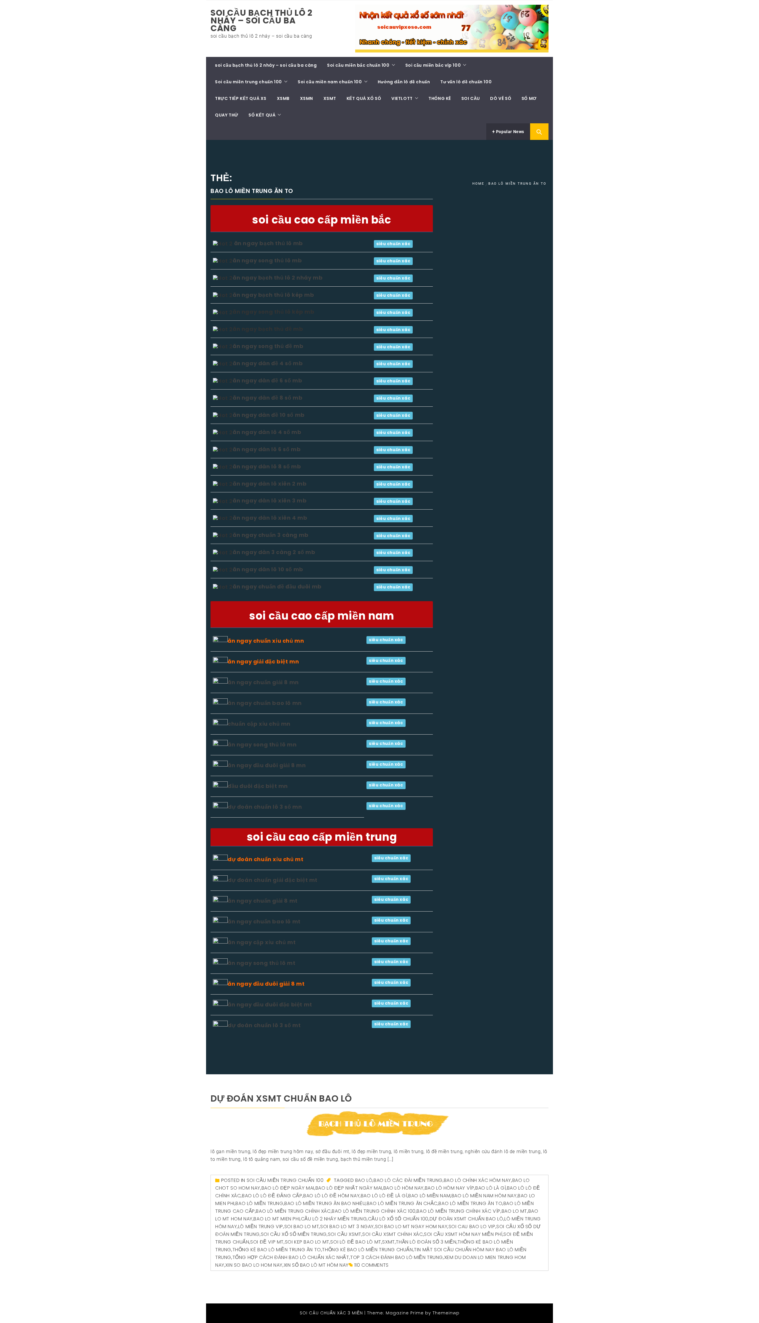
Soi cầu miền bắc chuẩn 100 (358, 65)
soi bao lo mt (301, 1226)
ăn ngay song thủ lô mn (262, 744)
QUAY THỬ (226, 115)
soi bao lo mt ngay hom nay (411, 1226)
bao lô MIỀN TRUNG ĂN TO (470, 1203)
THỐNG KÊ (439, 98)
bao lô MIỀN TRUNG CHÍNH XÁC (293, 1211)
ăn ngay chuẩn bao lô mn (265, 703)
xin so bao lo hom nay (254, 1265)
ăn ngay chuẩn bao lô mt (264, 921)
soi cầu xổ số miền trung (294, 1234)
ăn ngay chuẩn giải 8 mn (263, 682)
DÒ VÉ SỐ (500, 98)
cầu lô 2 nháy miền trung (334, 1218)
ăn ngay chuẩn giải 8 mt (263, 900)
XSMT (329, 98)
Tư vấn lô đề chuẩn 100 (466, 82)
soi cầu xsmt (344, 1234)
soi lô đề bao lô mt (355, 1242)
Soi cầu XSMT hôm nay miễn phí (463, 1234)
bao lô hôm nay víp (449, 1188)
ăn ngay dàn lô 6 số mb (267, 449)
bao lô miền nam (429, 1195)
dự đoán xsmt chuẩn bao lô (281, 1098)
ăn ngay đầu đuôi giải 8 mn (267, 765)
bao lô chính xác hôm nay (477, 1180)
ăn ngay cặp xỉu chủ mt (262, 942)
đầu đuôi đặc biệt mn (258, 786)
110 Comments (371, 1265)
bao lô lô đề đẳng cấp (272, 1195)
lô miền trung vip (260, 1226)
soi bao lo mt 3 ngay (347, 1226)
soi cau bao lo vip (472, 1226)
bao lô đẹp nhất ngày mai (348, 1188)
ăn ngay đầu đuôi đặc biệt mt (270, 1004)
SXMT (388, 1242)
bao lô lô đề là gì (384, 1195)
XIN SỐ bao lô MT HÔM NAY (316, 1265)
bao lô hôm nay (403, 1188)
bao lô (364, 1180)
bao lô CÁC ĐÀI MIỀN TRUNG (408, 1180)
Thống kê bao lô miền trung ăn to (276, 1249)
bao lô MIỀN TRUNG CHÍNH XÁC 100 (374, 1211)
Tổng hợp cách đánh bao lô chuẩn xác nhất (290, 1257)
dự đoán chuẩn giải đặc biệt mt (273, 880)
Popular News (509, 131)
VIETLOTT (402, 98)
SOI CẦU (470, 98)
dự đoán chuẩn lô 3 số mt (264, 1025)
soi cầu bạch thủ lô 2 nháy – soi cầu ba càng (261, 20)
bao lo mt (514, 1211)
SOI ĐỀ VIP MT (267, 1242)
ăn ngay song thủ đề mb (268, 346)
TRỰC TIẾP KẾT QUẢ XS (241, 98)
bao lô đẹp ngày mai (287, 1188)
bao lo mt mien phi (276, 1218)
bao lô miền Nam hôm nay (484, 1195)
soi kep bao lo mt (307, 1242)
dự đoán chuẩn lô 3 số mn (265, 806)
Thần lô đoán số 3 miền (426, 1242)
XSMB (283, 98)
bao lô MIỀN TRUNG (259, 1203)
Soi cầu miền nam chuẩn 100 (330, 82)
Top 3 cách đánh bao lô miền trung (396, 1257)
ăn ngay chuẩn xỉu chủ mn (266, 640)
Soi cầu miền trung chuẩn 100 (248, 82)
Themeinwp (446, 1313)
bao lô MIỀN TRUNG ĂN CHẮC (402, 1203)
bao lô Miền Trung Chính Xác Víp (458, 1211)
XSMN (306, 98)
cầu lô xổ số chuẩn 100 (398, 1218)
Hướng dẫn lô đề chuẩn (404, 82)
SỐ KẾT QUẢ (261, 115)
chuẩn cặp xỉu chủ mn (259, 723)
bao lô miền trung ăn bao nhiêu (325, 1203)
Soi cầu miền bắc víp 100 (433, 65)
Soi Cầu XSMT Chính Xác (392, 1234)
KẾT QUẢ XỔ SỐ (364, 98)
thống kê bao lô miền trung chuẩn (367, 1249)
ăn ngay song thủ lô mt (261, 963)
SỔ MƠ (529, 98)
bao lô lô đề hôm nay (331, 1195)
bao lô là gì (490, 1188)
